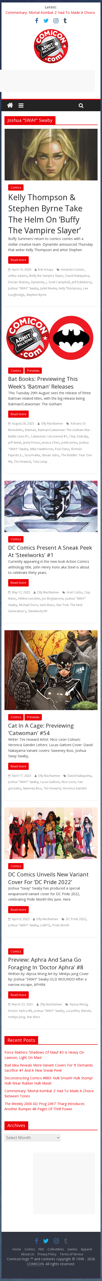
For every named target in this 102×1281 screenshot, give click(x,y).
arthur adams (17, 276)
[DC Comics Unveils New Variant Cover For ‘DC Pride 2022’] (51, 810)
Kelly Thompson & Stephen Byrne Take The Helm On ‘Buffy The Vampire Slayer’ (45, 214)
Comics (16, 187)
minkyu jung (16, 1017)
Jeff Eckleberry (82, 282)
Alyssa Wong (78, 1004)
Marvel (86, 1011)
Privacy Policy (47, 1254)
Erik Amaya (45, 269)
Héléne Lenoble (29, 598)
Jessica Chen (50, 442)
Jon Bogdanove (52, 598)
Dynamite (37, 282)
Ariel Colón (74, 592)
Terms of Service (71, 1254)
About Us (27, 1254)
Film (41, 1249)
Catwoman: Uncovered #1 (49, 436)
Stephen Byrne (36, 295)
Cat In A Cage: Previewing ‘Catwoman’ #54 (41, 729)
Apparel (86, 1249)
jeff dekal (14, 442)
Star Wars (33, 1017)
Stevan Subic (50, 455)
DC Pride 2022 (76, 919)
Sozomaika (32, 455)
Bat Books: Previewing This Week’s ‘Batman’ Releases (43, 382)
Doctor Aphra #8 (20, 1011)
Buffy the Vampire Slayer (46, 276)
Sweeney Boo (32, 788)
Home (16, 1249)
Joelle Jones (69, 442)
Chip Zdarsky (78, 436)
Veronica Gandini (75, 788)
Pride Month (60, 925)
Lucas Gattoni (49, 782)
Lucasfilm (72, 1011)
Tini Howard (22, 461)
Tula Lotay (40, 461)
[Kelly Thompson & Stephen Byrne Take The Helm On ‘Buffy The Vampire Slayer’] (51, 131)
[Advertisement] (64, 1183)
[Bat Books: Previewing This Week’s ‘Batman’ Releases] (51, 317)
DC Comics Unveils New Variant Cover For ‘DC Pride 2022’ (48, 878)
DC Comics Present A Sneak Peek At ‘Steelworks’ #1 (50, 551)
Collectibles (56, 1249)
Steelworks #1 (38, 611)
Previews (33, 371)
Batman (30, 430)
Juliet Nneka (48, 288)
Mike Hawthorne (41, 449)
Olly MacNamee (52, 423)
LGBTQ (45, 925)
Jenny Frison (31, 442)
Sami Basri (47, 605)
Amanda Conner (72, 269)
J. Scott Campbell (58, 282)
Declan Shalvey (18, 282)
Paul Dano (62, 449)
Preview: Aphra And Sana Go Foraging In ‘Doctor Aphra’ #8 (45, 963)
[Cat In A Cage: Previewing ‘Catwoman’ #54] (51, 633)
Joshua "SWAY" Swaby (23, 288)
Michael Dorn (28, 605)
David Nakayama (77, 276)
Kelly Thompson (70, 288)
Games (72, 1249)
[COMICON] (51, 30)
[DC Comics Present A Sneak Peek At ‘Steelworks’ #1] (51, 483)
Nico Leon (68, 782)
